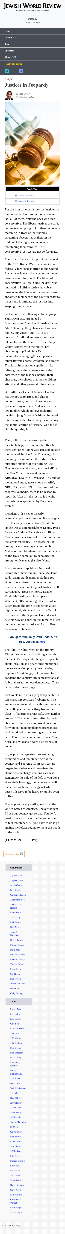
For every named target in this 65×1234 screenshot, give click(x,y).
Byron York (15, 988)
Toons (7, 44)
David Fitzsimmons (16, 1072)
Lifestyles (9, 51)
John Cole (14, 1033)
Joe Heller (14, 1093)
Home (7, 31)
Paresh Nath (15, 1141)
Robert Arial (15, 1009)
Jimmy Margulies (18, 1122)
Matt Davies (15, 1048)
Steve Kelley (16, 1112)
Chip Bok (14, 1024)
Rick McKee (15, 1137)
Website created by (12, 854)
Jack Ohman (15, 1146)
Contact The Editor (25, 195)
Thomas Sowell (17, 964)
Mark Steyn (15, 969)
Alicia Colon (16, 885)
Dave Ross (15, 950)
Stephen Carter (17, 880)
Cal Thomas (15, 974)
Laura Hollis (15, 913)
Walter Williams (17, 984)
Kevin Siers (15, 1170)
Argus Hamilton (17, 900)
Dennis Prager (16, 940)
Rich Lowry (15, 922)
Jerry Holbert (16, 1103)
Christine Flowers (18, 895)
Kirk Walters (16, 1195)
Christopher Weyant (15, 1201)
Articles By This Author (27, 201)
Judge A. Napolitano (15, 933)
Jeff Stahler (15, 1175)
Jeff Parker (15, 1151)
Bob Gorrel (15, 1083)
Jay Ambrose (16, 875)
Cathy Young (16, 993)
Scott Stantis (15, 1180)
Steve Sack (15, 1166)
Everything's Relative (15, 1064)
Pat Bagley (15, 1014)
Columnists (10, 38)
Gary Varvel (15, 1190)
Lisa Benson (15, 1019)
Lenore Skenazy (17, 959)
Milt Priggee (15, 1156)
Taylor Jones (15, 1108)
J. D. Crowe (15, 1038)
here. (42, 641)
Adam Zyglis (16, 1212)
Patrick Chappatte (18, 1028)
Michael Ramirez (17, 1161)
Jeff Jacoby (15, 917)
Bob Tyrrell (15, 979)
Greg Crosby (16, 890)
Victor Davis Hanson (15, 906)
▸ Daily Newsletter (13, 64)
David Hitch (15, 1098)
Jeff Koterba (15, 1117)
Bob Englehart (16, 1053)
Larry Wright (16, 1208)
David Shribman (17, 955)
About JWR (10, 57)
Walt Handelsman (18, 1088)
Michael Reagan (17, 945)
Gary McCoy (16, 1132)
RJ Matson (15, 1127)
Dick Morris (15, 927)
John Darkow (16, 1043)
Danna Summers (17, 1185)
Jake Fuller (15, 1079)
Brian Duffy (15, 1057)
